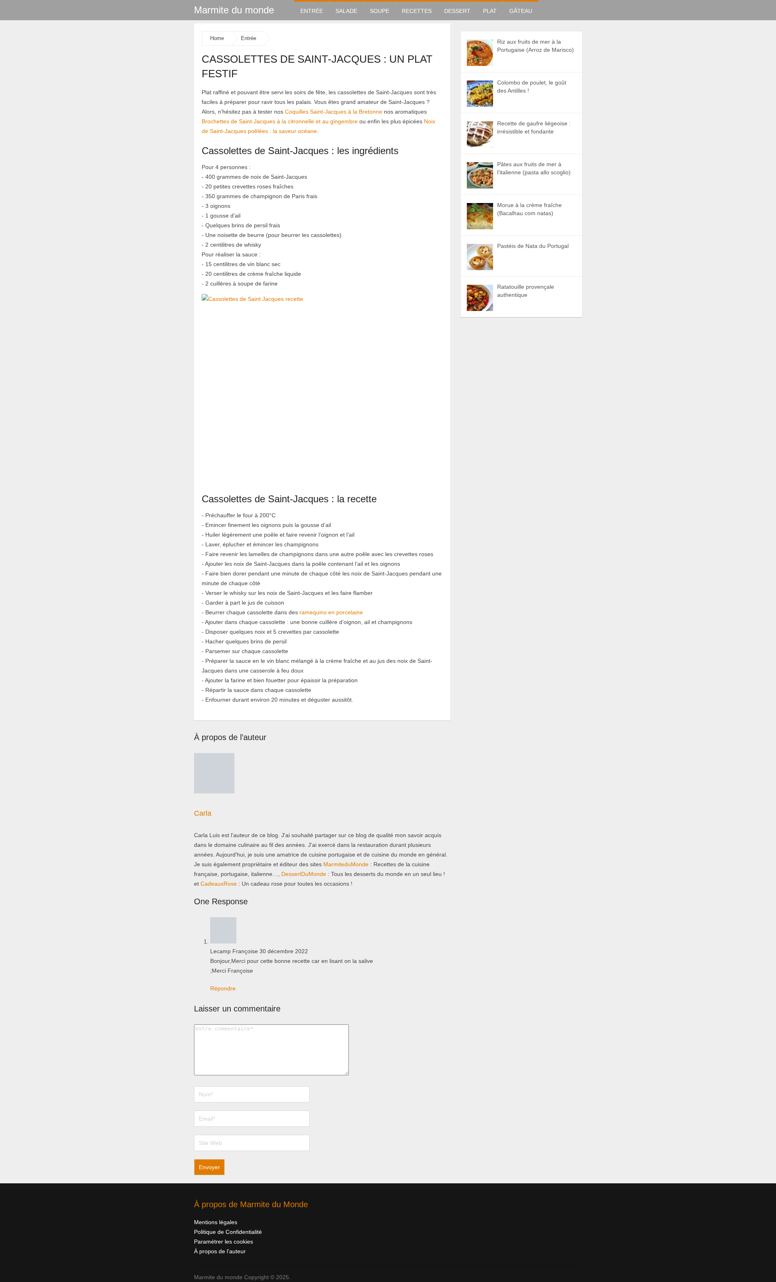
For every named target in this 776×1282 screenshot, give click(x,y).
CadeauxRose (218, 883)
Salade (346, 11)
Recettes (417, 11)
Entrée (311, 11)
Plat (490, 11)
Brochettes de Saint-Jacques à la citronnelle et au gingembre (280, 121)
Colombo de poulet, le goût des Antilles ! (531, 86)
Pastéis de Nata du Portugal (533, 246)
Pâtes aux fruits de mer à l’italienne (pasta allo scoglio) (534, 168)
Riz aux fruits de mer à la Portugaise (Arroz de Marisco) (535, 45)
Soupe (379, 11)
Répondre (223, 988)
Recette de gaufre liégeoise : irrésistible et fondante (534, 127)
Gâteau (520, 11)
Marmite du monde (234, 9)
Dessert (457, 11)
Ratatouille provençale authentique (525, 290)
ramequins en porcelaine (331, 612)
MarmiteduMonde (346, 864)
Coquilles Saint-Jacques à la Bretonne (333, 111)
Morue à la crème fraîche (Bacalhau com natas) (529, 209)
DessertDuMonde (303, 874)
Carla (202, 813)
